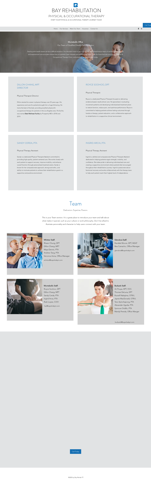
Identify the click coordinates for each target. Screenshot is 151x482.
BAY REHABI (66, 10)
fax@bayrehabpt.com (52, 306)
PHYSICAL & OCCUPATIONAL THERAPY (76, 16)
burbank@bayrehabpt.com (124, 322)
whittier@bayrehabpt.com (53, 260)
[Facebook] (138, 29)
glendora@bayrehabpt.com (125, 250)
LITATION (90, 10)
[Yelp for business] (142, 29)
